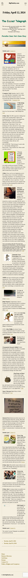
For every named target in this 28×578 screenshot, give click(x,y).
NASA (8, 298)
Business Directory (6, 556)
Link (3, 113)
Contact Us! (4, 562)
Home (3, 554)
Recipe (23, 462)
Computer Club (16, 100)
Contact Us (12, 51)
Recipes (3, 560)
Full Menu (4, 558)
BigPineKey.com (14, 3)
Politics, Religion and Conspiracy (10, 564)
